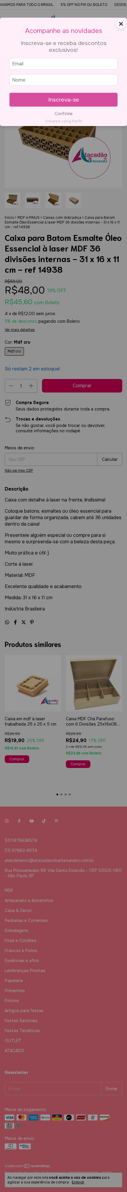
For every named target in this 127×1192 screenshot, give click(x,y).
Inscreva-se (63, 99)
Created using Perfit (63, 121)
